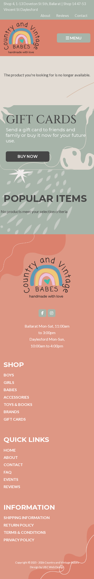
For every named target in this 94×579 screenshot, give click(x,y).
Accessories (16, 397)
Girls (9, 382)
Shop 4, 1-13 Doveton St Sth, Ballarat (32, 4)
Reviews (62, 16)
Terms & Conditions (25, 532)
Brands (11, 411)
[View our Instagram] (51, 313)
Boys (9, 375)
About (45, 16)
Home (10, 450)
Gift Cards (15, 419)
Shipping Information (27, 517)
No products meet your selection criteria (34, 211)
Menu (75, 38)
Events (11, 479)
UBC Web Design (53, 567)
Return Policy (19, 525)
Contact (81, 16)
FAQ (8, 472)
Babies (10, 389)
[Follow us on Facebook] (42, 313)
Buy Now (28, 156)
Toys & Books (18, 404)
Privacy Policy (19, 539)
